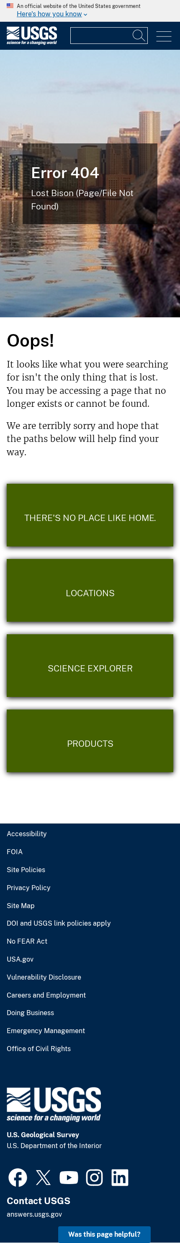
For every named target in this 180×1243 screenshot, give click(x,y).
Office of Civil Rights (39, 1049)
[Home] (32, 43)
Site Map (21, 906)
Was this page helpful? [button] (104, 1234)
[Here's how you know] (90, 11)
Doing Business (30, 1013)
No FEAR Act (27, 941)
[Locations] (90, 590)
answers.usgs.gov (34, 1214)
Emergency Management (46, 1031)
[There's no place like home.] (90, 515)
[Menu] (163, 36)
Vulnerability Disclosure (44, 977)
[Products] (90, 741)
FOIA (15, 852)
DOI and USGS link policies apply (59, 923)
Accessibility (27, 834)
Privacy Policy (29, 888)
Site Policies (26, 870)
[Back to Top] (149, 1212)
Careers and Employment (46, 995)
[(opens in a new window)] (18, 1176)
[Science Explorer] (90, 665)
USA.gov (20, 959)
